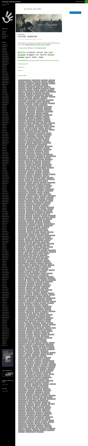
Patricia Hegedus (49, 344)
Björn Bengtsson (47, 134)
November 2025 (5, 59)
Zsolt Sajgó (28, 430)
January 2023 (4, 115)
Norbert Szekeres (30, 337)
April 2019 (4, 190)
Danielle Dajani (30, 172)
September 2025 (5, 62)
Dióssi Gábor (36, 182)
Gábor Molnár (22, 207)
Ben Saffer (21, 129)
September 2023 (5, 102)
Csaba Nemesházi (46, 162)
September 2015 (5, 257)
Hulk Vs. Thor (4, 31)
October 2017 (4, 219)
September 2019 (5, 181)
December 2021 (5, 137)
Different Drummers (80, 1)
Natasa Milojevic (46, 326)
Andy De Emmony (22, 101)
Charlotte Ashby (22, 151)
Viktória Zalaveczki (23, 417)
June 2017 (4, 226)
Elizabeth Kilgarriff (23, 192)
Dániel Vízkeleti (22, 172)
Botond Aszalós (29, 139)
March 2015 (4, 267)
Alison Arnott (46, 93)
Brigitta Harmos (22, 141)
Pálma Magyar (22, 344)
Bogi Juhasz (47, 136)
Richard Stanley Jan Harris (48, 360)
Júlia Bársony (44, 265)
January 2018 (4, 214)
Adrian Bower (45, 85)
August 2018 (4, 203)
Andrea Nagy (43, 98)
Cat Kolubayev (40, 146)
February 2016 (4, 251)
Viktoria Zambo (32, 417)
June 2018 (4, 206)
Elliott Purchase (22, 194)
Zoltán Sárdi (46, 423)
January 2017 (4, 234)
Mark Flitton (50, 303)
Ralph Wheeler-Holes (23, 357)
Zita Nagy (51, 420)
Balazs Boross (22, 119)
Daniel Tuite (46, 171)
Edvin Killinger (22, 189)
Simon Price (21, 385)
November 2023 (5, 99)
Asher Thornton (49, 111)
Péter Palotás (37, 352)
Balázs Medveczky (31, 121)
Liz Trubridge (29, 294)
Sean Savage (35, 379)
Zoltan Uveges (48, 425)
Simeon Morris (22, 382)
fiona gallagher (43, 200)
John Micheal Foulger (23, 256)
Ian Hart (29, 232)
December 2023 (5, 97)
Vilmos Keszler (49, 417)
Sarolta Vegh (22, 379)
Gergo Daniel (29, 217)
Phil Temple (28, 354)
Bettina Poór (31, 134)
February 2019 (4, 193)
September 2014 (5, 277)
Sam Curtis (42, 370)
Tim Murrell (31, 403)
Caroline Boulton (43, 144)
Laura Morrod (22, 289)
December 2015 (5, 254)
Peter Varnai (21, 354)
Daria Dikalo (38, 172)
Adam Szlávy (21, 85)
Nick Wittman (22, 332)
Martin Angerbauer (47, 306)
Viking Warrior (27, 36)
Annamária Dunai (22, 108)
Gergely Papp (44, 215)
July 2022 (4, 125)
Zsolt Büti (21, 428)
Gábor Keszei (29, 205)
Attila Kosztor (30, 116)
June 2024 (4, 87)
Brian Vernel (45, 139)
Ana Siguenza (36, 96)
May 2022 (4, 129)
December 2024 (5, 77)
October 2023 (4, 100)
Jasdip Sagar (45, 248)
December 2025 (5, 58)
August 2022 (4, 124)
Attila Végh (46, 118)
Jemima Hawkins (52, 250)
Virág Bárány (31, 418)
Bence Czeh (52, 129)
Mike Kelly (48, 321)
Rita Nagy (52, 362)
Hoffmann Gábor (31, 230)
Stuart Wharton (39, 392)
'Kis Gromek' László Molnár (24, 80)
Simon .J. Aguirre (30, 382)
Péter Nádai (29, 352)
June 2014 (4, 282)
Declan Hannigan (50, 179)
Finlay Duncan (29, 200)
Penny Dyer (45, 347)
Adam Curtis (21, 81)
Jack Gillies (21, 240)
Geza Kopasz (21, 218)
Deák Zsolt (21, 179)
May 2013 (4, 304)
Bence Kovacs (45, 131)
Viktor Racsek (38, 415)
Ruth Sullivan (43, 369)
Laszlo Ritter (37, 286)
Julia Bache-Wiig (35, 265)
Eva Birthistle (29, 197)
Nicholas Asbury (30, 329)
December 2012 (5, 312)
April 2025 (4, 71)
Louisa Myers (45, 294)
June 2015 (4, 262)
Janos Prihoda (30, 248)
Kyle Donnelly (39, 283)
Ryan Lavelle (50, 369)
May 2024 (4, 89)
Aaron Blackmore (36, 80)
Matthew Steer (33, 314)
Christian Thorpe (31, 156)
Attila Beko (39, 113)
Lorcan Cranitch (37, 294)
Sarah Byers (40, 375)
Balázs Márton (22, 121)
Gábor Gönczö (46, 204)
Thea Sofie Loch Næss (23, 400)
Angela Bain (21, 103)
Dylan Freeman (29, 187)
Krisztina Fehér (49, 281)
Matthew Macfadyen (23, 314)
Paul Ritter (21, 347)
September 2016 (5, 241)
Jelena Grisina (37, 250)
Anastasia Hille (44, 96)
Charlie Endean (30, 149)
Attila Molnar (38, 116)
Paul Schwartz (29, 347)
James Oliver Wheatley (23, 243)
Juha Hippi (21, 265)
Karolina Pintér (44, 268)
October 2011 (4, 335)
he (53, 60)
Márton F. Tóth (22, 309)
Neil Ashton (41, 327)
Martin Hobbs (31, 308)
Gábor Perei (43, 207)
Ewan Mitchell (50, 197)
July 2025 (4, 66)
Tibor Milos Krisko (23, 403)
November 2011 (5, 333)
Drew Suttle (48, 185)
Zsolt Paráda (22, 430)
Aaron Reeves (44, 80)
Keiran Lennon (43, 271)
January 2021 (4, 155)
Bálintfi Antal (31, 124)
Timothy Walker (30, 405)
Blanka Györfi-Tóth (31, 136)
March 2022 (4, 132)
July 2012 (4, 320)
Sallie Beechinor (22, 370)
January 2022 (4, 135)
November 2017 (5, 218)
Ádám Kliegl (37, 83)
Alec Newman (43, 90)
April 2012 (4, 325)
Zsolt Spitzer (36, 430)
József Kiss (46, 260)
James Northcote (45, 242)
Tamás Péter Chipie (31, 397)
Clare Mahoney (49, 159)
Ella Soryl (40, 192)
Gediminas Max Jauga (31, 212)
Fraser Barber (29, 202)
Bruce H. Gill (46, 141)
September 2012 (5, 317)
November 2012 (5, 313)
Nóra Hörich (29, 336)
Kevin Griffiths (22, 275)
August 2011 (4, 338)
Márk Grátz (21, 304)
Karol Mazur (36, 268)
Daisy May (38, 166)
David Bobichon (22, 174)
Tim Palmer (37, 403)
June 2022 (4, 127)
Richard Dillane (30, 359)
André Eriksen (29, 98)
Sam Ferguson (50, 370)
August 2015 (4, 259)
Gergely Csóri (29, 215)
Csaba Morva (38, 162)
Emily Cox (40, 194)
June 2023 (4, 107)
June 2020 (4, 167)
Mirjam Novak (22, 324)
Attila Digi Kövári (31, 114)
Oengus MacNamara (23, 339)
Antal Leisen (39, 108)
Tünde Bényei (38, 410)
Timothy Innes (22, 405)
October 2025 (4, 61)
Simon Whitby (35, 385)
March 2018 (4, 211)
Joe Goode (47, 253)
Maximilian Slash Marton (32, 316)
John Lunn (36, 255)
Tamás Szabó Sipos (48, 397)
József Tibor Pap (46, 261)
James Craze (47, 240)
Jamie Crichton (22, 245)
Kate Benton (28, 271)
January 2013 (4, 310)
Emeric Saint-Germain (32, 194)
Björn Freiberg (22, 136)
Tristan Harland (30, 410)
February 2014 (4, 289)
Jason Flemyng (22, 250)
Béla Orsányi (28, 128)
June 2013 (4, 302)
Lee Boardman (22, 291)
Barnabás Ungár (39, 126)
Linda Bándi (51, 293)
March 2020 (4, 171)
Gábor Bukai (38, 204)
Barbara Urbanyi (47, 124)
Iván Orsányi (41, 238)
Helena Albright (45, 227)
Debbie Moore (42, 179)
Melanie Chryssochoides (45, 316)
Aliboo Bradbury (37, 93)
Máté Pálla (29, 313)
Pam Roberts (29, 344)
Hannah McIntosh (22, 225)
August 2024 (4, 84)
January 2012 (4, 330)
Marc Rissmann (22, 299)
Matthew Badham (44, 313)
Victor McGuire (30, 415)
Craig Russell (29, 161)
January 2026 (4, 56)
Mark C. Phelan (28, 303)
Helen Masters (30, 227)
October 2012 (4, 315)
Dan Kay (28, 167)
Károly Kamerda (22, 270)
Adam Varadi (28, 85)
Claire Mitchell (34, 159)
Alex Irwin (21, 91)
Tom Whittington (37, 408)
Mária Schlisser (22, 301)
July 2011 (4, 340)
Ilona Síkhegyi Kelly (23, 233)
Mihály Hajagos (32, 321)
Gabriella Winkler (48, 210)
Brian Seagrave (38, 139)
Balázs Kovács (47, 119)
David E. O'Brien (38, 174)
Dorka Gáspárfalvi (31, 185)
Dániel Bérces (34, 167)
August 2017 (4, 223)
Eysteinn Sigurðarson (32, 199)
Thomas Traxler (32, 400)
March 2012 (4, 327)
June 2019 (4, 186)
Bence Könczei (37, 131)
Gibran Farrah (29, 218)
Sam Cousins (36, 370)
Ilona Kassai (50, 232)
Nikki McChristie (45, 332)
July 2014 (4, 280)
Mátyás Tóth (49, 314)
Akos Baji (52, 88)
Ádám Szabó (52, 83)
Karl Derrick (29, 268)
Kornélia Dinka (51, 278)
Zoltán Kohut (30, 423)
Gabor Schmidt (50, 207)
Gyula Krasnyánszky (23, 223)
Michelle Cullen (47, 319)
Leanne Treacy (49, 289)
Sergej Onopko (41, 380)
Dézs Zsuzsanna (22, 182)
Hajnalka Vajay (33, 223)
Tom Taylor (48, 407)
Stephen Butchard (23, 390)
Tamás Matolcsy (22, 397)
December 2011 (5, 332)
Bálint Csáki (28, 123)
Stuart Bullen (30, 392)
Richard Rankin (29, 360)
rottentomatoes (21, 63)
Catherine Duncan (22, 147)
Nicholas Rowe (39, 329)
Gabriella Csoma (38, 210)
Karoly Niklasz (31, 270)
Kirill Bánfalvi (42, 276)
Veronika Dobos (22, 413)
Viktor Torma (46, 415)
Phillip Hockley (36, 354)
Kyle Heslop (46, 283)
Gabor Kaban (21, 205)
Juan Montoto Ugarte (23, 263)
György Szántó (39, 222)
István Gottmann (22, 237)
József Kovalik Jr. (30, 261)
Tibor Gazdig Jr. (37, 402)
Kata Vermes (21, 271)
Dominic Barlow (51, 182)
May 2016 (4, 247)
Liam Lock (30, 293)
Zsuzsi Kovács (40, 431)
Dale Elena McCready (46, 166)
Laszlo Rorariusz (45, 286)
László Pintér (30, 286)
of (51, 60)
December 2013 (5, 292)
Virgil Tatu (47, 418)
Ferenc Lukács (50, 199)
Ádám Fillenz (28, 81)
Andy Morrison (46, 101)
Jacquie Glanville (39, 240)
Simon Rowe (28, 385)
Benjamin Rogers (41, 133)
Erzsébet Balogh (51, 195)
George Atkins (49, 212)
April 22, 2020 (42, 48)
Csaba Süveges (22, 164)
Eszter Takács (22, 197)
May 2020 (4, 168)
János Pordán (22, 248)
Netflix (22, 52)
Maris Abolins (38, 301)
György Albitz (47, 220)
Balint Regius (51, 123)
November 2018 (5, 198)
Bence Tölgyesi (22, 133)
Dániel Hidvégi (46, 169)
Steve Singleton (47, 390)
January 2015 (4, 271)
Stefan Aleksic (45, 387)
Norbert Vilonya (39, 337)
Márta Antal (30, 306)
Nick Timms (50, 331)
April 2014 (4, 285)
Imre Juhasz (31, 233)
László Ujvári (22, 288)
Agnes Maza (29, 88)
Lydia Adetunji (47, 296)
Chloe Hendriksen (30, 152)
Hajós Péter (40, 223)
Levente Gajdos (36, 291)
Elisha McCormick (22, 190)
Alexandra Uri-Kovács (40, 91)
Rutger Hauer (36, 369)
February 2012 (4, 328)
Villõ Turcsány (41, 417)
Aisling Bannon (45, 88)
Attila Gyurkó (22, 116)
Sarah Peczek (30, 377)
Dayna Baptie (50, 177)
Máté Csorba (37, 311)
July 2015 (4, 261)
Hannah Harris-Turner (49, 223)
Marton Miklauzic (39, 309)
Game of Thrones (5, 36)
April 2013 (4, 305)
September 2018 (5, 201)
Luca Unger (52, 294)
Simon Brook (38, 382)
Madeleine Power (32, 298)
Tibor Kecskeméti (46, 402)
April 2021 (4, 150)
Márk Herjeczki (29, 304)
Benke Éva (49, 133)
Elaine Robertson (49, 189)
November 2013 (5, 294)
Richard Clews (47, 357)
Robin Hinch (37, 365)
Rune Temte (28, 369)
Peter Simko (52, 352)
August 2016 (4, 242)
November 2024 (5, 79)
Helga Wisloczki (22, 228)
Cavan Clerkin (39, 147)
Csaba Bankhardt (29, 162)
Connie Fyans (21, 161)
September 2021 (5, 142)
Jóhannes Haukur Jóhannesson (25, 255)
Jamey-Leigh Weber (41, 243)
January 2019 (4, 195)
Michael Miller (22, 319)
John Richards (40, 256)
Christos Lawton (22, 157)
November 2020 (5, 158)
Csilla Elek (29, 164)
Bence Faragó (22, 131)
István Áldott (40, 235)
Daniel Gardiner (37, 169)
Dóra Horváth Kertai (31, 184)
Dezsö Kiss (29, 182)
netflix (53, 327)
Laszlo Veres (29, 288)
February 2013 (4, 309)
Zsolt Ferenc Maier (43, 428)
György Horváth (22, 222)
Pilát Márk (43, 354)
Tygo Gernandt (46, 410)
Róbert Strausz (29, 365)
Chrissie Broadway (31, 154)
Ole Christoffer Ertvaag (41, 339)
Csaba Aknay (21, 162)
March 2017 (4, 231)
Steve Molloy (31, 390)
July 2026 (4, 46)
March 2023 (4, 112)
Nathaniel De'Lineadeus (32, 327)
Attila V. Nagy (39, 118)
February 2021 (4, 153)
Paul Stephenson (37, 347)
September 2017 (5, 221)
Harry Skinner (39, 225)
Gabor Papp (36, 207)
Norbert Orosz (22, 337)
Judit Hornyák (48, 263)
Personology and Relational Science (11, 2)
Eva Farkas (36, 197)
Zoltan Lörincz (38, 423)
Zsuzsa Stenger (50, 430)
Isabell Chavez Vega (23, 235)
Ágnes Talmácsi (37, 88)
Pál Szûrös (52, 342)
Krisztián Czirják (22, 281)
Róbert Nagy (21, 365)
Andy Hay (39, 101)
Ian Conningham (22, 232)
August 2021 (4, 143)
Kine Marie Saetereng (33, 276)
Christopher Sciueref (51, 156)
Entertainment (21, 34)
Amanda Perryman (39, 95)
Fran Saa (51, 200)
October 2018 (4, 200)
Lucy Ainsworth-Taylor (30, 296)
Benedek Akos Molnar (31, 133)
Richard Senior (38, 360)
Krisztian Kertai (40, 281)
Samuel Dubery (39, 372)
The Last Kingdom (51, 398)
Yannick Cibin (38, 420)
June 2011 (4, 342)
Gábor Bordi (21, 204)
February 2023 (4, 114)
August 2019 (4, 183)
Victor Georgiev (48, 413)
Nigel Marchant (37, 332)
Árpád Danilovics (40, 111)
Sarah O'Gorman (22, 377)
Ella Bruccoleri (32, 192)
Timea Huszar (51, 403)
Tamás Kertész (44, 395)
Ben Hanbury (48, 128)
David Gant (45, 174)
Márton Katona (30, 309)
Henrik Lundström (43, 228)
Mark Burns (53, 301)
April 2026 (4, 51)
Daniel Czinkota (42, 167)
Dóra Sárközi (47, 184)
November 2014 (5, 274)
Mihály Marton (41, 321)
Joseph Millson (39, 260)
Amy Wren (30, 96)
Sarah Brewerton (22, 375)
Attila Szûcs (32, 118)
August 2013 (4, 299)
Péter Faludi (36, 349)
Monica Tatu (45, 324)
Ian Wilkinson (36, 232)
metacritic (20, 67)
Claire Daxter (47, 157)
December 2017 (5, 216)
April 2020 (4, 170)
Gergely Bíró (21, 215)
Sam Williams (21, 372)
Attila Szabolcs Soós (23, 118)
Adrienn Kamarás (31, 86)
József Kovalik (22, 261)
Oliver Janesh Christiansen (24, 341)
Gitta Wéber (41, 218)
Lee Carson (29, 291)
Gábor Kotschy (45, 205)
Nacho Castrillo (29, 326)
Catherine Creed (48, 146)
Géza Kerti (53, 217)
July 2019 (4, 185)
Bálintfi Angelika (22, 124)
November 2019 (5, 178)
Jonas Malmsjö (36, 258)
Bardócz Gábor (22, 126)
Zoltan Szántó (32, 425)
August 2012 (4, 318)
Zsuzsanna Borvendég (30, 431)
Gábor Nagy (29, 207)
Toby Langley (22, 407)
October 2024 (4, 81)
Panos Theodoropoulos (39, 344)
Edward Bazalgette (31, 189)
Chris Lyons (38, 152)
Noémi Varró (51, 334)
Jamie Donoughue (30, 245)
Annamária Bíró (39, 106)
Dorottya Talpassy (40, 185)
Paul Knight (42, 346)
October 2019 (4, 180)
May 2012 (4, 323)
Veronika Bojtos (46, 412)
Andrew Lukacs (41, 100)
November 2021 (5, 138)
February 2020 (4, 173)
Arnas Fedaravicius (23, 111)
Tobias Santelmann (45, 405)
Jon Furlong (21, 258)
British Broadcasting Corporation (35, 141)
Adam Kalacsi (30, 83)
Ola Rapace (31, 339)
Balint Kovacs (36, 123)
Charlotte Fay (31, 151)
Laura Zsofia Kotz (31, 289)
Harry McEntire (31, 225)
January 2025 (4, 76)
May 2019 (4, 188)
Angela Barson (29, 103)
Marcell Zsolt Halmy (40, 299)
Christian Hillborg (48, 154)
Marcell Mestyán (30, 299)
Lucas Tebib (21, 296)
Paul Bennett (27, 346)
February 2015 (4, 269)
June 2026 (4, 48)
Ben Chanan (41, 128)
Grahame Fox (49, 218)
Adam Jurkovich (22, 83)
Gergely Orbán (37, 215)
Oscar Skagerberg (23, 342)
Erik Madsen (29, 195)
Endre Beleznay (47, 194)
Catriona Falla (31, 147)
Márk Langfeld (37, 304)
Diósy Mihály (43, 182)
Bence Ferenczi (29, 131)
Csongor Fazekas (30, 166)
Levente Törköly (22, 293)
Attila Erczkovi (40, 114)
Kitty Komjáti (28, 278)
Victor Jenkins (22, 415)
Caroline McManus (23, 146)
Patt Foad (21, 346)
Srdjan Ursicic (37, 387)
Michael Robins (30, 319)
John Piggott (33, 256)
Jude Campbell (33, 263)
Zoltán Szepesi (40, 425)
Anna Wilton (31, 106)
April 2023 (4, 110)
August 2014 (4, 279)
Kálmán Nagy (22, 268)
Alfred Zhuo (29, 93)
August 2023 (4, 104)
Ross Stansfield (42, 367)
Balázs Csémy (29, 119)
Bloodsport (4, 34)
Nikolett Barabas (22, 334)
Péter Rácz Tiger (45, 352)
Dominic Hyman (22, 184)
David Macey (52, 174)
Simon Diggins (45, 382)
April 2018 (4, 209)
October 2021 (4, 140)
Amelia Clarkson (22, 96)
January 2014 (4, 290)
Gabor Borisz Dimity (30, 204)
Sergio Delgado (49, 380)
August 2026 (4, 44)
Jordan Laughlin (22, 260)
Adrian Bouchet (36, 85)
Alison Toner (21, 95)
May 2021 (4, 148)
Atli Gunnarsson (31, 113)
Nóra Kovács (37, 336)
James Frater (29, 242)
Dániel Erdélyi (22, 169)
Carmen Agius (22, 144)
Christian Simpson (22, 156)
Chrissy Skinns (39, 154)
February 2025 (4, 74)
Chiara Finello (22, 152)
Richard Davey (22, 359)
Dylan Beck (21, 187)
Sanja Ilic (51, 374)
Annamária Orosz (32, 108)
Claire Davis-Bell (39, 157)
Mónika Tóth (52, 324)
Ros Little (29, 367)
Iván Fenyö (28, 238)
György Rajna (31, 222)
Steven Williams (22, 392)
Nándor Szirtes (38, 326)
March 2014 (4, 287)
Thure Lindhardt (22, 402)
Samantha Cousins (30, 372)
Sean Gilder (28, 379)
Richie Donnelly (30, 362)
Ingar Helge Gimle (44, 233)
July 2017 (4, 224)
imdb (19, 70)
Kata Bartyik (45, 270)
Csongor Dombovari (46, 164)
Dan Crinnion (21, 167)
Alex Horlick (50, 90)
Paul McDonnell (50, 346)
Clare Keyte (41, 159)
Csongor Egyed (22, 166)
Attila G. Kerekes (48, 114)
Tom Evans (35, 407)
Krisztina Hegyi (22, 283)
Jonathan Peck (44, 258)
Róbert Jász (44, 364)
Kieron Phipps (30, 275)
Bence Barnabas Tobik (43, 129)
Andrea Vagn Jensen (23, 100)
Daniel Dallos (50, 167)
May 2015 (4, 264)
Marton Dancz (47, 308)
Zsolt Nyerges (52, 428)
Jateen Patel (29, 250)
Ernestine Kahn (43, 195)
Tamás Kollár (52, 395)
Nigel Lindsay (29, 332)
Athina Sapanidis (22, 113)
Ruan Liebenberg (51, 367)
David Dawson (30, 174)
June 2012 (4, 322)
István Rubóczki (47, 237)
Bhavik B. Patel (39, 134)
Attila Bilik (45, 113)
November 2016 (5, 238)
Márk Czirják (36, 303)
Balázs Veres (21, 123)
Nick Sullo (43, 331)
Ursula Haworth (30, 412)
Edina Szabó (47, 187)
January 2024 (4, 96)
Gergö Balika (21, 217)
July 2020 (4, 165)
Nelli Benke (48, 327)
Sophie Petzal (29, 387)
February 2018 (4, 213)
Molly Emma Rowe (37, 324)
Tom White (29, 408)
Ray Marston (32, 357)
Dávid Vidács (37, 177)
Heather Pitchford (48, 225)
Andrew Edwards (32, 100)
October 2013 (4, 295)
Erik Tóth (36, 195)
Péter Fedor (43, 349)
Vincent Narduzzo (23, 418)
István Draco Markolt (50, 235)
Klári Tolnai (35, 278)
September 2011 (5, 337)
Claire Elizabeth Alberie (24, 159)
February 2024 (4, 94)
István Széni (21, 238)
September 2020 (5, 162)
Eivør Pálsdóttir (40, 189)
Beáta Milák (21, 128)
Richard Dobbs (38, 359)
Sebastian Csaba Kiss (44, 379)
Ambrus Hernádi (48, 95)
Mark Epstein (43, 303)
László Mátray (22, 286)
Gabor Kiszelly (37, 205)
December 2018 (5, 196)
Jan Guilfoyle (39, 245)
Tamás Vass (29, 398)
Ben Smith (27, 129)
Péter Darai (29, 349)
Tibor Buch (30, 402)
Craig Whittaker (37, 161)
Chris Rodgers (45, 152)
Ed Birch (35, 187)
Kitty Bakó (21, 278)
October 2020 (4, 160)
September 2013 (5, 297)
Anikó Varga (51, 103)
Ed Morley (41, 187)
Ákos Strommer (22, 90)
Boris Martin (21, 139)
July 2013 (4, 300)
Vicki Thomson (40, 413)
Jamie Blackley (50, 243)
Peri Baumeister (22, 349)
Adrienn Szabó (39, 86)
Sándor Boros (22, 374)
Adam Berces (52, 80)
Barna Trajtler (30, 126)
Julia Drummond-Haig (23, 266)
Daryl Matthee (46, 172)
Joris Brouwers (31, 260)
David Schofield (22, 177)
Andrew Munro (50, 100)
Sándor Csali (29, 374)
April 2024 (4, 91)
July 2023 (4, 105)
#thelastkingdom (30, 44)
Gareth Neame (22, 212)
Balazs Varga (47, 121)
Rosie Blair (35, 367)
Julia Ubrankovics (46, 266)
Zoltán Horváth (22, 423)
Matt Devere (36, 313)
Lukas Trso (39, 296)
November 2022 (5, 119)
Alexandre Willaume (51, 91)
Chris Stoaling (22, 154)
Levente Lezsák (44, 291)
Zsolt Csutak (28, 428)
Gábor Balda (47, 202)
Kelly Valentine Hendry (24, 273)
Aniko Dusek (36, 103)
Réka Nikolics (40, 357)
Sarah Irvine (47, 375)
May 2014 (4, 284)
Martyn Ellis (48, 309)
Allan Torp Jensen (30, 95)
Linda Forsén (21, 294)
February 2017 (4, 233)
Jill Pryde (21, 253)
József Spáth (38, 261)
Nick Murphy (36, 331)
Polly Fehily (49, 354)
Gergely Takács (52, 215)
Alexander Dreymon (29, 91)
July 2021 (4, 145)
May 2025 (4, 69)
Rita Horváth (38, 362)
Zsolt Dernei (35, 428)
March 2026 (4, 53)
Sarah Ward (37, 377)
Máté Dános (44, 311)
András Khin (21, 98)
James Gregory (37, 242)
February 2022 (4, 133)
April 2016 (4, 249)
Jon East (47, 256)
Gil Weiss (35, 218)
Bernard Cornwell (23, 134)
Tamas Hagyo (21, 395)
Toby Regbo (28, 407)
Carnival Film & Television (31, 144)
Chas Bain (47, 151)
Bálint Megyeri (44, 123)
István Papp (39, 237)
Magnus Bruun (41, 298)
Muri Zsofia (21, 326)
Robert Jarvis (37, 364)
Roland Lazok (52, 365)
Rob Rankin (30, 364)
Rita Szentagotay (22, 364)
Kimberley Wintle (44, 275)
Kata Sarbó (51, 270)
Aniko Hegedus (44, 103)
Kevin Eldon (49, 273)
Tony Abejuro (22, 410)
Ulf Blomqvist (22, 412)
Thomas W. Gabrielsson (43, 400)
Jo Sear (26, 253)
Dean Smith (27, 179)
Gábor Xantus (22, 210)
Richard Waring (22, 362)
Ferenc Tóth (21, 200)
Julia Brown (51, 265)
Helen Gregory (22, 227)
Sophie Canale (22, 387)
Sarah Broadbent (32, 375)
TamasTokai (36, 398)
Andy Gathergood (31, 101)
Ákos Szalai (29, 90)
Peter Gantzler (51, 349)
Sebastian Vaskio (32, 380)
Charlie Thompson (47, 149)
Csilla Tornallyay (37, 164)
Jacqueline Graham (30, 240)
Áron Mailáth (32, 111)
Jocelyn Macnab (33, 253)
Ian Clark (46, 230)
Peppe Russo (51, 347)
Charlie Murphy (38, 149)
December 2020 (5, 157)
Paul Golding (35, 346)
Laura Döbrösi (37, 288)
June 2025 (4, 67)
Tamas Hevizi (29, 395)
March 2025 (4, 72)
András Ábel (52, 96)
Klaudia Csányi (43, 278)
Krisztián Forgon (31, 281)
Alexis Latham (22, 93)
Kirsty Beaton (50, 276)
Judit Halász (40, 263)
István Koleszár (31, 237)
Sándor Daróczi (37, 374)
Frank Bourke (22, 202)
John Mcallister (43, 255)
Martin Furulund (22, 308)
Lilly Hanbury (44, 293)
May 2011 (4, 343)
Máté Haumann (22, 313)
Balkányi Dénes (39, 124)
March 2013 (4, 307)
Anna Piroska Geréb (23, 106)
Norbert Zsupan (48, 337)
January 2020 (4, 175)
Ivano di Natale (49, 238)
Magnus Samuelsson (50, 298)
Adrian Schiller (22, 86)
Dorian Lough (22, 185)
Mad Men (4, 32)
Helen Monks (37, 227)
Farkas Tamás (42, 199)
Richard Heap (21, 360)
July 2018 (4, 204)
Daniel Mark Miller (23, 171)
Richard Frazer (46, 359)
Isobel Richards (32, 235)
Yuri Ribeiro (45, 420)
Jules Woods (27, 265)
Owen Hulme (38, 342)
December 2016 (5, 236)
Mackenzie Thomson (23, 298)
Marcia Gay (49, 299)
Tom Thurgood (22, 408)
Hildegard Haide (22, 230)
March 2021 (4, 152)
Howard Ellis (39, 230)
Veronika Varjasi (31, 413)
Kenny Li (43, 273)
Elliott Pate (46, 192)
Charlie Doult (22, 149)
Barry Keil (46, 126)
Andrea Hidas (36, 98)
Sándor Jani (45, 374)
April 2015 (4, 266)
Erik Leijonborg (22, 195)
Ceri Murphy (46, 147)
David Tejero (30, 177)
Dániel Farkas (29, 169)
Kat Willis (38, 270)
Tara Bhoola (43, 398)
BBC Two (52, 126)
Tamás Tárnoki (22, 398)
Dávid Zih (43, 177)
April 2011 (4, 345)
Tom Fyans (41, 407)
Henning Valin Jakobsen (32, 228)
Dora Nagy (40, 184)
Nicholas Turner (47, 329)
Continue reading (22, 75)
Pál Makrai (45, 342)
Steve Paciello (39, 390)
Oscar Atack (43, 341)
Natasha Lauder (22, 327)
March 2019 (4, 191)
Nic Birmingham (22, 329)
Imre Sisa (37, 233)
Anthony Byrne (47, 108)
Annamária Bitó (48, 106)
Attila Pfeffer (46, 116)
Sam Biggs (30, 370)
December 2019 (5, 176)
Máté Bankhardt (29, 311)
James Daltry (21, 242)
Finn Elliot (36, 200)
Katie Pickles (35, 271)
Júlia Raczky (38, 266)
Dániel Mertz (31, 171)
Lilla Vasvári (36, 293)
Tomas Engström (46, 408)
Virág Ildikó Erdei (39, 418)
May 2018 (4, 208)
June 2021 (4, 147)
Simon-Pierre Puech (44, 385)
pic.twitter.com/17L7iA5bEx (42, 44)
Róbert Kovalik (52, 364)
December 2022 (5, 117)
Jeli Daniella (44, 250)
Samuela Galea (47, 372)
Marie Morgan (30, 301)
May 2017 (4, 228)
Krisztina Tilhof (30, 283)
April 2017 (4, 229)
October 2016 (4, 239)
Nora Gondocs (22, 336)
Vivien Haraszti (22, 420)
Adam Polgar (45, 83)
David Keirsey (29, 39)
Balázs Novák (40, 121)
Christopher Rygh (41, 156)
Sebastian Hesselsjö (23, 380)
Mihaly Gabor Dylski (23, 321)
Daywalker (4, 37)
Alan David (36, 90)
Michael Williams (38, 319)
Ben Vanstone (34, 129)
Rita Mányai (45, 362)
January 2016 (4, 252)
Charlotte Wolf (39, 151)
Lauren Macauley (40, 289)
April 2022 (4, 130)
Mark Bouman (46, 301)
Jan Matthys (46, 245)
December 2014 (5, 272)
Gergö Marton (46, 217)
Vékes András (38, 412)
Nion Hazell (36, 334)
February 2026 (4, 54)
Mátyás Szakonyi (41, 314)
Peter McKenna (22, 352)
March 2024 (4, 92)
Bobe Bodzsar (40, 136)
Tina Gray (37, 405)
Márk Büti (21, 303)
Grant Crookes (22, 220)
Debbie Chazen (35, 179)
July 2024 (4, 86)
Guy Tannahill (39, 220)
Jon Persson (28, 258)
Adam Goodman (36, 81)
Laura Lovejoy (45, 288)
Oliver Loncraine (35, 341)
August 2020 (4, 163)
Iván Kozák (34, 238)
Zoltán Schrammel (23, 425)
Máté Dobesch (52, 311)
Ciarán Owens (31, 157)
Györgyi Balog (47, 222)
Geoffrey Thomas (40, 212)
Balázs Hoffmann (38, 119)
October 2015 (4, 256)
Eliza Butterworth (32, 190)
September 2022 (5, 122)
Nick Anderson (22, 331)
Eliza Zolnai (40, 190)
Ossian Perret (31, 342)
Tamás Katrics (36, 395)
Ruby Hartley (21, 369)
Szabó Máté (46, 392)
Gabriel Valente (30, 210)
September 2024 (5, 82)
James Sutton (33, 243)
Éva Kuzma (43, 197)
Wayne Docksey (30, 420)
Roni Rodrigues (22, 367)
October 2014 (4, 275)
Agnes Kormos (22, 88)
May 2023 (4, 109)
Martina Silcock (39, 308)
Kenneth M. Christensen (35, 273)
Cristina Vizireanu (46, 161)
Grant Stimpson (30, 220)
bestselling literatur (45, 60)
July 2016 (4, 244)
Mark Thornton (22, 306)
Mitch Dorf (29, 324)
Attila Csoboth (22, 114)
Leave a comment (38, 39)
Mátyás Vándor (22, 316)
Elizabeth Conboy (49, 190)
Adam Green (44, 81)
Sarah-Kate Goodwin (46, 377)
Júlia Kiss (32, 266)
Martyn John (21, 311)
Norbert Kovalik (45, 336)
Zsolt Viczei (43, 430)
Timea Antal (44, 403)
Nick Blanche (29, 331)
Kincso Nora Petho (23, 276)
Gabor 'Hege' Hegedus (38, 202)
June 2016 (4, 246)
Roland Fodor (44, 365)
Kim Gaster (37, 275)
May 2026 (4, 49)
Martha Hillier (38, 306)
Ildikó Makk (43, 232)
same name (56, 60)
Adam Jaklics (51, 81)
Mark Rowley (45, 304)
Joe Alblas (40, 253)
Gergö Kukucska (37, 217)
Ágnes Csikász (47, 86)
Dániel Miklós (39, 171)
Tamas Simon (39, 397)
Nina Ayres (30, 334)
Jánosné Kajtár (38, 248)
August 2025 (4, 64)
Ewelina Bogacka (22, 199)
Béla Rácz (35, 128)
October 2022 (4, 120)
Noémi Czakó (44, 334)
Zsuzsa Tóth (21, 431)
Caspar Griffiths (32, 146)
